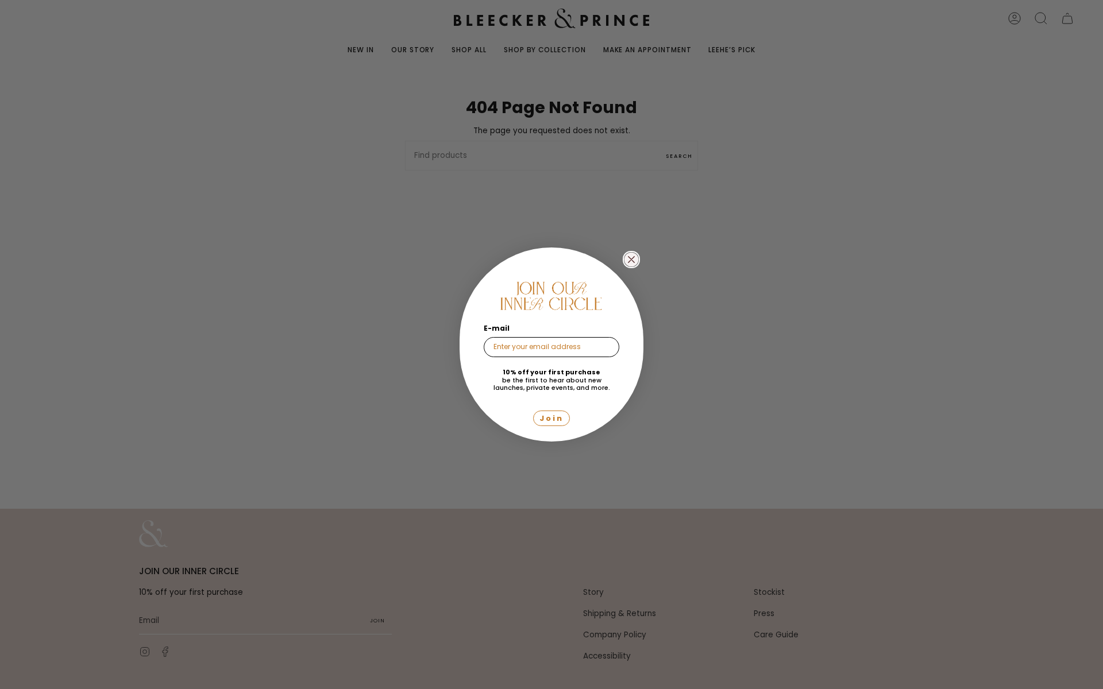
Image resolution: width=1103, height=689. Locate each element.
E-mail (497, 328)
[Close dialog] (631, 259)
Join (551, 418)
